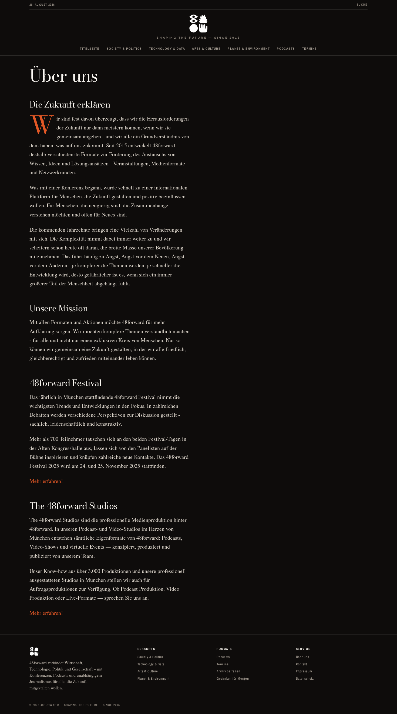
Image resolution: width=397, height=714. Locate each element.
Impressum (304, 671)
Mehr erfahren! (46, 481)
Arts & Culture (206, 48)
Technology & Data (167, 48)
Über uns (302, 657)
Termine (309, 48)
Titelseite (89, 48)
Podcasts (286, 48)
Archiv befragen (228, 671)
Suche (362, 4)
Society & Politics (124, 48)
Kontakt (301, 664)
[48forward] (198, 23)
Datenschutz (305, 678)
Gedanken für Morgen (233, 678)
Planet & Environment (249, 48)
